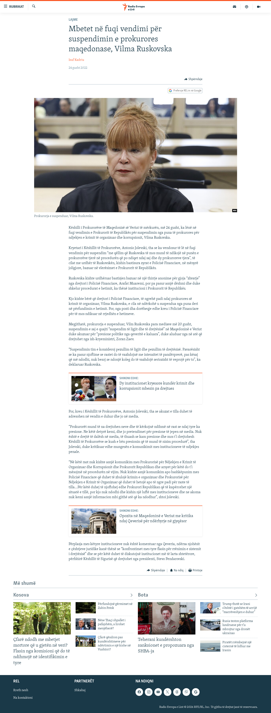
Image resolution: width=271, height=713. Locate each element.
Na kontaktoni (23, 697)
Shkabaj (80, 690)
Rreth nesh (20, 690)
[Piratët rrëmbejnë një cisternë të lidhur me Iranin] (210, 646)
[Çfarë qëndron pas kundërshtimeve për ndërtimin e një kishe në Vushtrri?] (86, 641)
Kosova (21, 595)
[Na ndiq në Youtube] (158, 692)
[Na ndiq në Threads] (177, 692)
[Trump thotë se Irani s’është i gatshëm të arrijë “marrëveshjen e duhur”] (210, 607)
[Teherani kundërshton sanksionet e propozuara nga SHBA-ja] (166, 618)
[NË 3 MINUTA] (235, 7)
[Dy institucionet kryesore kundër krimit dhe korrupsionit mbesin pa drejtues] (93, 388)
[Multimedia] (259, 7)
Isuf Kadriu (76, 60)
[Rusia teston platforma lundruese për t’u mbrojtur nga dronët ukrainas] (210, 625)
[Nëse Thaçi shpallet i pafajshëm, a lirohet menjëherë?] (86, 624)
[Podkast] (247, 7)
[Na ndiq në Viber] (186, 692)
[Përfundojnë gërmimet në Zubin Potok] (86, 607)
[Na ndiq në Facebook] (139, 692)
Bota (143, 595)
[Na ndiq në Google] (195, 692)
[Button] (193, 79)
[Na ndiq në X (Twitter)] (167, 692)
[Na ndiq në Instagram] (148, 692)
